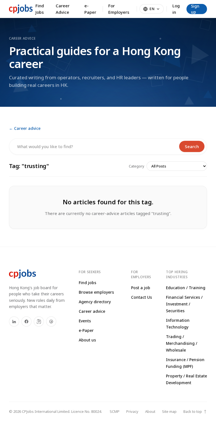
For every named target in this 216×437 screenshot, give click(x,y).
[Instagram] (39, 321)
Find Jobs (39, 9)
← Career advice (24, 128)
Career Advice (62, 9)
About (150, 411)
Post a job (140, 287)
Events (85, 320)
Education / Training (185, 287)
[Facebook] (26, 321)
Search (192, 146)
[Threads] (51, 321)
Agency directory (95, 301)
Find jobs (87, 282)
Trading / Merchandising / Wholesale (181, 343)
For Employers (118, 9)
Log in (176, 9)
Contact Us (141, 297)
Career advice (92, 311)
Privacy (132, 411)
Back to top (195, 411)
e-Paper (90, 9)
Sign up (195, 9)
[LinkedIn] (14, 321)
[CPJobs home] (21, 8)
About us (87, 340)
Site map (169, 411)
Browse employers (96, 292)
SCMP (115, 411)
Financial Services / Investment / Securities (184, 304)
